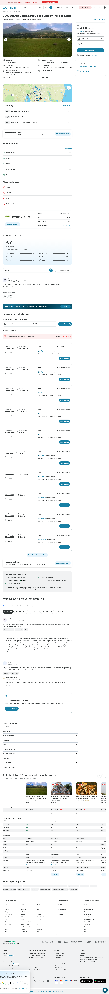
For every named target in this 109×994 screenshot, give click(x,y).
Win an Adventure (10, 963)
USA (37, 931)
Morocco (7, 921)
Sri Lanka (23, 912)
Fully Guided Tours (45, 889)
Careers (8, 955)
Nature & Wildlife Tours (9, 889)
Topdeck (60, 914)
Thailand (23, 914)
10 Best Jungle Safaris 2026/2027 (12, 886)
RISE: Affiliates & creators (61, 965)
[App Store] (86, 981)
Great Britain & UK (25, 926)
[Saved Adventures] (100, 7)
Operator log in (33, 972)
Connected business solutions (37, 955)
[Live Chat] (105, 990)
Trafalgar (60, 917)
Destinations (60, 7)
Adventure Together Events (36, 957)
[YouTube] (48, 981)
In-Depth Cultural (89, 919)
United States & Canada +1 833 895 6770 (91, 957)
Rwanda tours (73, 889)
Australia (7, 909)
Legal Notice (32, 991)
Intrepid (60, 912)
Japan (22, 904)
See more (28, 864)
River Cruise (87, 914)
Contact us (83, 953)
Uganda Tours (84, 886)
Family (86, 929)
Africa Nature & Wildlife (60, 886)
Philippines (23, 909)
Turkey (38, 924)
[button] (54, 351)
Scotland (38, 919)
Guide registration (59, 955)
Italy (37, 909)
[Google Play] (100, 981)
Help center (83, 955)
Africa (6, 904)
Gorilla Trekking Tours (23, 889)
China (6, 929)
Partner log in (58, 972)
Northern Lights (88, 912)
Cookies (48, 991)
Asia (6, 907)
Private (86, 931)
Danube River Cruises (26, 921)
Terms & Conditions (57, 991)
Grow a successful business (36, 963)
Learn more (66, 225)
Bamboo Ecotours (11, 634)
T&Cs (19, 988)
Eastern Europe (25, 924)
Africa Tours (93, 886)
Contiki (60, 904)
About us (5, 953)
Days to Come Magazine (9, 961)
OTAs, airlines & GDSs (60, 969)
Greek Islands (24, 931)
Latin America (8, 914)
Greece (23, 929)
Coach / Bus (87, 921)
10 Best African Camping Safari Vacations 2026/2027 (38, 886)
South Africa (8, 924)
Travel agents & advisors (61, 963)
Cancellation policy (8, 970)
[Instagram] (39, 981)
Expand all (66, 105)
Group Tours (35, 889)
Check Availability (65, 324)
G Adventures (62, 909)
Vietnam (23, 917)
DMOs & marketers (59, 967)
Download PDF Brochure (88, 67)
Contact (95, 7)
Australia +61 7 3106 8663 (87, 961)
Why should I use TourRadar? (11, 966)
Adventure (87, 904)
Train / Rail (87, 924)
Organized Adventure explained (37, 953)
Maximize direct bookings (35, 969)
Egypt (6, 919)
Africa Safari (87, 917)
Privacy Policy (41, 991)
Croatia (23, 919)
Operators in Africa (74, 886)
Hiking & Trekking (89, 909)
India (6, 931)
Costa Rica (39, 929)
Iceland (38, 904)
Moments (74, 7)
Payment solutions (33, 965)
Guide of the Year (59, 953)
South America (9, 917)
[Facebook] (30, 981)
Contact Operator (85, 71)
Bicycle (86, 907)
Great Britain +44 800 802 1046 (88, 959)
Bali (6, 926)
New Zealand (24, 907)
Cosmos (60, 907)
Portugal (38, 914)
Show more (6, 289)
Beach (86, 926)
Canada (38, 926)
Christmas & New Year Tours (60, 889)
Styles (67, 7)
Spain (38, 921)
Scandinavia (39, 912)
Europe (7, 912)
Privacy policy (24, 988)
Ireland (38, 907)
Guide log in (57, 957)
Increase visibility (33, 967)
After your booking (8, 968)
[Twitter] (34, 981)
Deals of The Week (85, 7)
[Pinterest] (43, 981)
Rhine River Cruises (41, 917)
